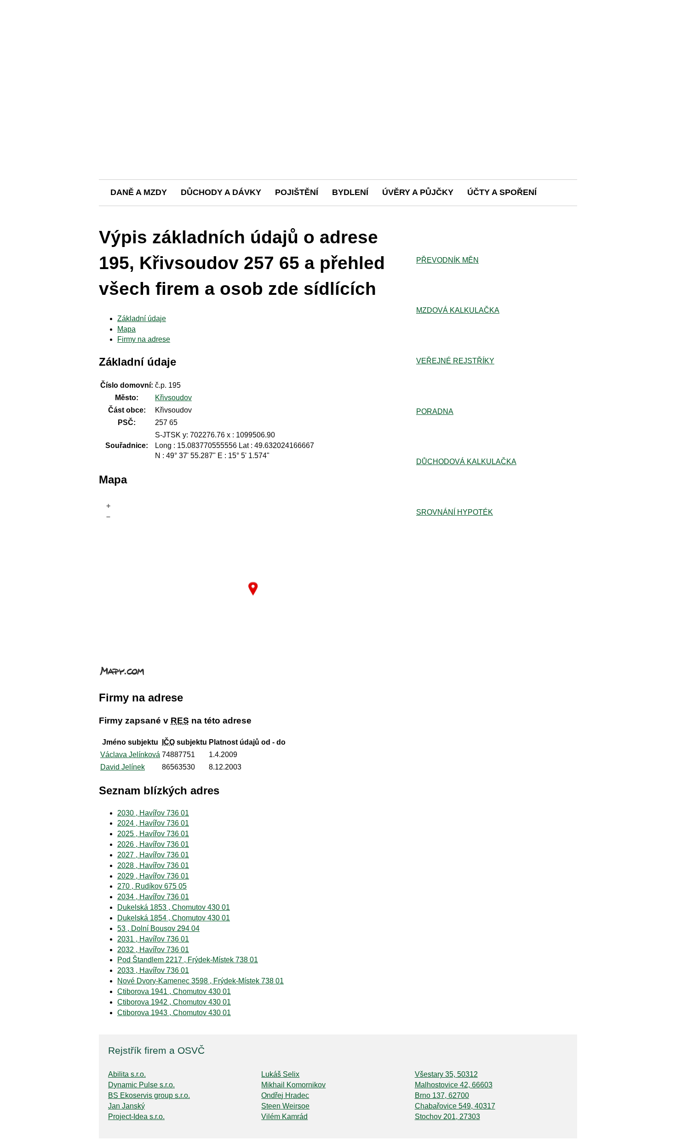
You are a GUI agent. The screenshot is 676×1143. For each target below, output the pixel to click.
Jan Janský (126, 1106)
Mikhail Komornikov (293, 1085)
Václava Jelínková (130, 754)
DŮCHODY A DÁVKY (221, 192)
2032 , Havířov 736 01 (153, 949)
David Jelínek (122, 767)
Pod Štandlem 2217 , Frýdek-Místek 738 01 (187, 960)
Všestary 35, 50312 (446, 1074)
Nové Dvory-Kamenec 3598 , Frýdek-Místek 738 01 (200, 981)
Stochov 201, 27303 (447, 1116)
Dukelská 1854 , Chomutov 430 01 (173, 918)
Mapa (126, 329)
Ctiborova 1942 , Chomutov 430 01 (174, 1002)
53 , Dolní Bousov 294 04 (158, 928)
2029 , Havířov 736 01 (153, 876)
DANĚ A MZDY (138, 192)
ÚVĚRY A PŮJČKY (417, 192)
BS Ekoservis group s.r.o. (149, 1095)
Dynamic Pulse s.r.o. (141, 1085)
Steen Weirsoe (285, 1106)
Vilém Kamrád (284, 1116)
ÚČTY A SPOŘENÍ (502, 192)
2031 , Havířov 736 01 (153, 939)
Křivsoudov (173, 398)
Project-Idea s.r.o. (136, 1116)
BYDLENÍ (350, 192)
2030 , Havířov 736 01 (153, 813)
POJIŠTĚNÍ (296, 192)
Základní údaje (141, 318)
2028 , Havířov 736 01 (153, 865)
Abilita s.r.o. (127, 1074)
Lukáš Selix (280, 1074)
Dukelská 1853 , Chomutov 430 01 (173, 907)
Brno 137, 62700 (442, 1095)
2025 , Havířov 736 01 (153, 834)
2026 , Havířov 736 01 (153, 844)
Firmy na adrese (143, 339)
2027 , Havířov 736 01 (153, 855)
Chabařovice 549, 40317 (455, 1106)
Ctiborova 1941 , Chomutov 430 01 (174, 991)
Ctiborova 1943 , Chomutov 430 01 (174, 1013)
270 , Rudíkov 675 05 (152, 886)
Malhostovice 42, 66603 (454, 1085)
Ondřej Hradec (285, 1095)
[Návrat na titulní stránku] (338, 147)
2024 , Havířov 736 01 (153, 823)
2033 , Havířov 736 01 (153, 970)
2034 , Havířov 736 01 (153, 897)
